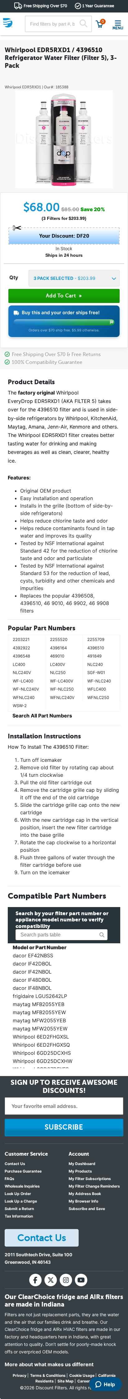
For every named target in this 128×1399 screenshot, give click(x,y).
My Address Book (85, 1193)
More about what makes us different (49, 1364)
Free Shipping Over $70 (45, 5)
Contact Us (15, 1163)
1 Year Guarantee (98, 5)
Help (109, 1384)
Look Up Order (18, 1193)
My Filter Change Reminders (94, 1186)
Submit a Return (19, 1208)
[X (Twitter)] (50, 1280)
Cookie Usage (81, 1375)
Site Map (65, 1381)
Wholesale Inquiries (22, 1186)
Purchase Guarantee (23, 1171)
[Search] (83, 24)
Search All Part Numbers (42, 715)
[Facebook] (35, 1280)
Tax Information (19, 1216)
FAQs (9, 1178)
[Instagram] (66, 1280)
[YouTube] (81, 1280)
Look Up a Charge (21, 1201)
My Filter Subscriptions (90, 1178)
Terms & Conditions (48, 1375)
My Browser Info (83, 1201)
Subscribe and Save (87, 1208)
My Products (80, 1171)
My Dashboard (82, 1163)
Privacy (19, 1375)
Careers (84, 1381)
